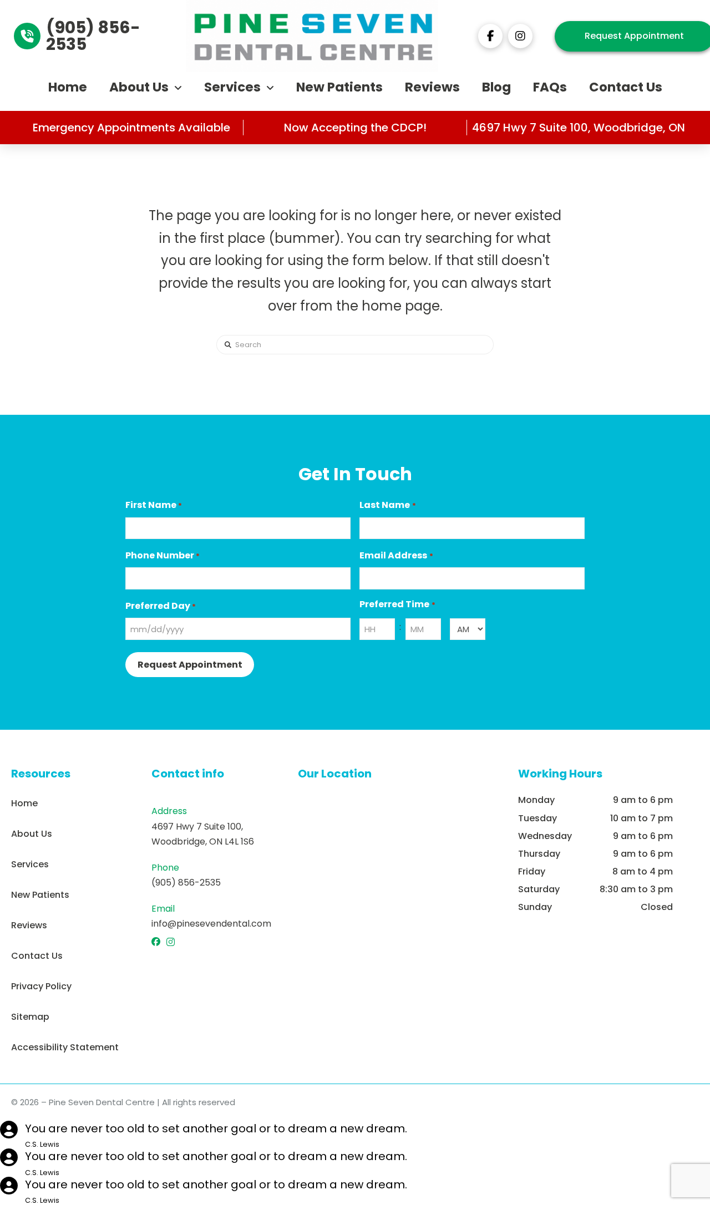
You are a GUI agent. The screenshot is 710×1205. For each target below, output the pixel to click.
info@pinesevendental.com (211, 923)
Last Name (387, 505)
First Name (153, 505)
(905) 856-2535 (186, 882)
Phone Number (162, 555)
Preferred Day (160, 605)
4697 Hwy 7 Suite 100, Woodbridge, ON (578, 127)
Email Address (396, 555)
